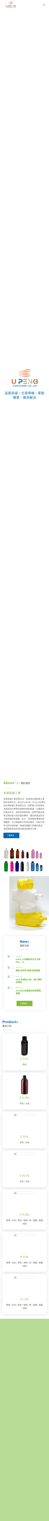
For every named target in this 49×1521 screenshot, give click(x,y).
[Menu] (44, 4)
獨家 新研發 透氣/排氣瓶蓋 (28, 970)
